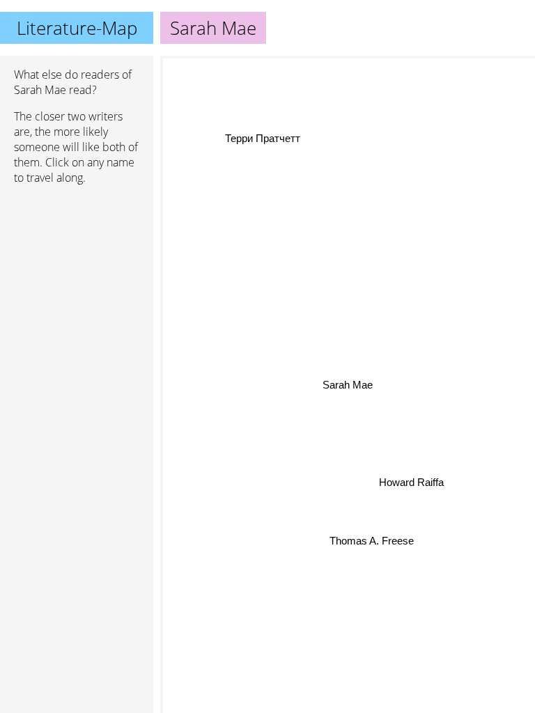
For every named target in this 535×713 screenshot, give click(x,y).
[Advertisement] (76, 269)
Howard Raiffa (411, 482)
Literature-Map (77, 27)
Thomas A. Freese (371, 541)
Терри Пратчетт (262, 138)
